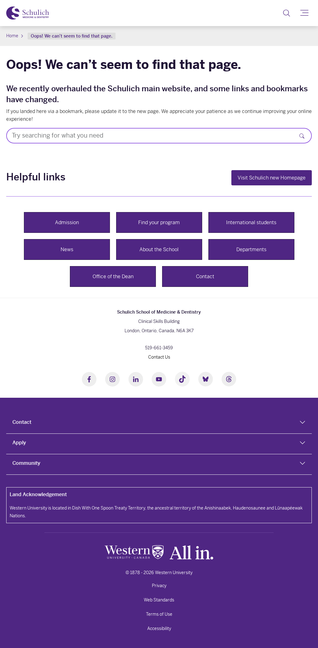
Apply (19, 442)
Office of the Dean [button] (113, 276)
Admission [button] (67, 222)
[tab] (159, 423)
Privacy (159, 585)
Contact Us (159, 357)
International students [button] (251, 222)
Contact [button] (205, 276)
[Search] (286, 13)
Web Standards (159, 600)
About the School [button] (159, 249)
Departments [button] (251, 249)
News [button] (67, 249)
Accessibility (159, 628)
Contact (21, 422)
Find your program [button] (159, 222)
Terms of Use (159, 614)
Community (26, 463)
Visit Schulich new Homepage (272, 177)
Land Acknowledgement (38, 494)
